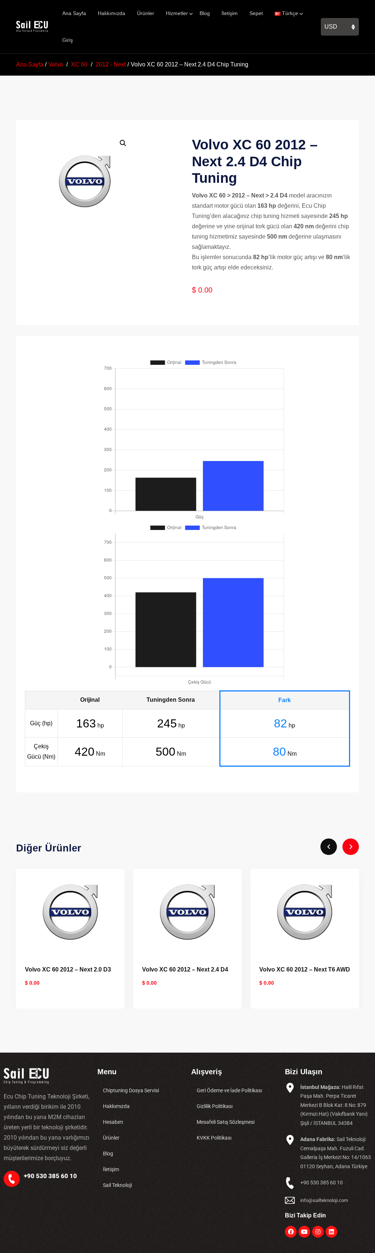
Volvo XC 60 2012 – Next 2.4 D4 (185, 969)
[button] (123, 143)
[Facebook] (291, 1232)
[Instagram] (318, 1232)
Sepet (256, 13)
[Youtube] (304, 1232)
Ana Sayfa (74, 13)
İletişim (230, 13)
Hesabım (113, 1122)
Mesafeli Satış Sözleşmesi (226, 1122)
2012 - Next (111, 64)
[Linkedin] (331, 1232)
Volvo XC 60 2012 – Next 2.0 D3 (68, 969)
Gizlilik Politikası (215, 1106)
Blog (205, 13)
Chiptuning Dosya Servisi (131, 1090)
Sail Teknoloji (117, 1185)
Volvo (55, 64)
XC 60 (79, 64)
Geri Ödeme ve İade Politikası (229, 1090)
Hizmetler (177, 13)
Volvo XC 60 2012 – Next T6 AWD (304, 969)
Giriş (67, 40)
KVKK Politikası (214, 1138)
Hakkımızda (111, 13)
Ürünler (145, 13)
